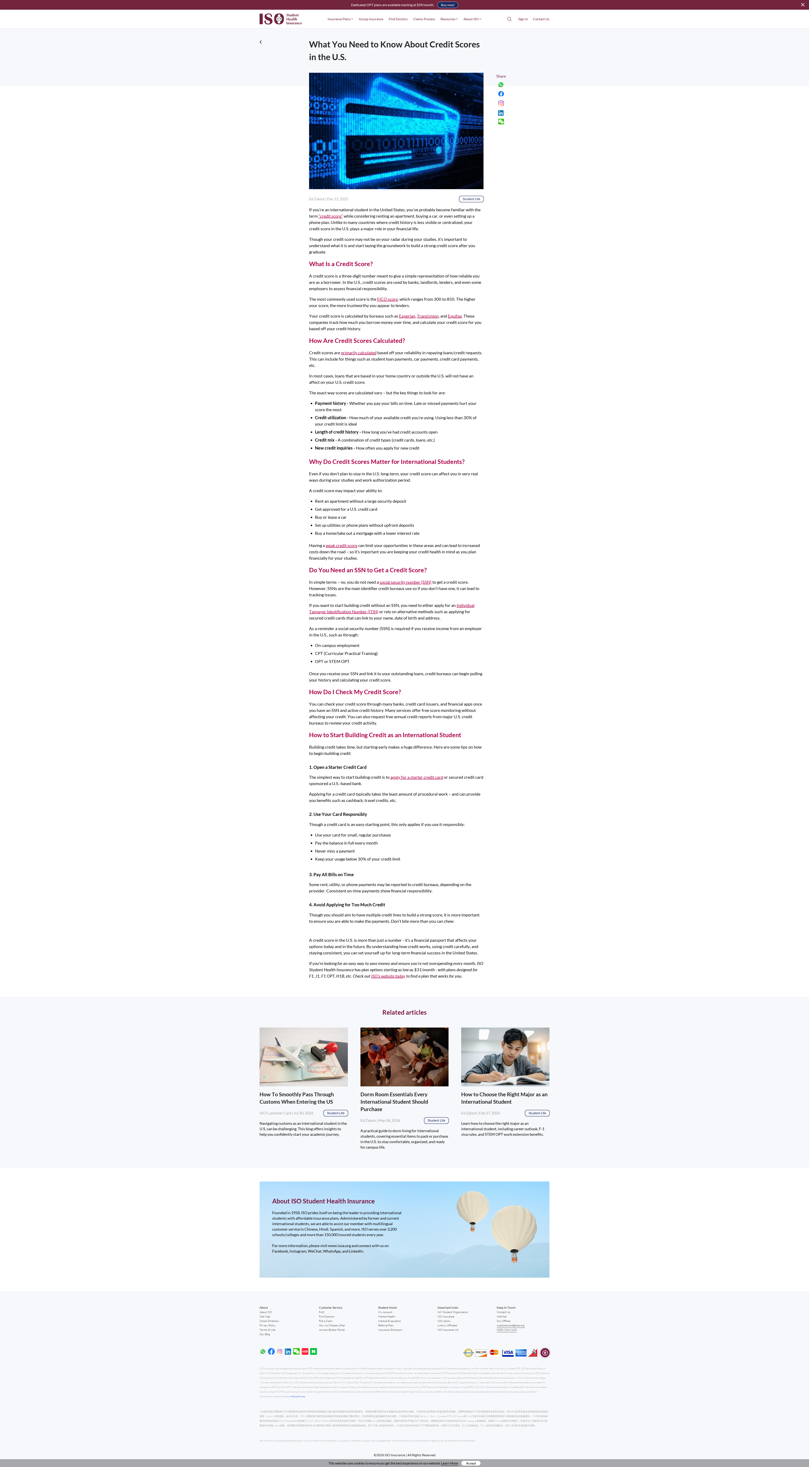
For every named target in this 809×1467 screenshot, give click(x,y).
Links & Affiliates (447, 1325)
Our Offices (503, 1321)
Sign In (523, 19)
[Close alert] (803, 5)
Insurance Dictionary (390, 1329)
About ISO (266, 1312)
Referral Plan (385, 1325)
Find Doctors (398, 19)
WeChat (502, 1316)
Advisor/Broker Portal (332, 1329)
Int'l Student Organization (453, 1312)
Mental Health (386, 1316)
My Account (385, 1312)
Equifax (455, 315)
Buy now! (448, 5)
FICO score (387, 299)
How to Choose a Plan (332, 1325)
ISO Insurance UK (448, 1329)
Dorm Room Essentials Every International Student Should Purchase (394, 1101)
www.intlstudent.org (294, 1396)
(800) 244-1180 (507, 1329)
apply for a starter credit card (416, 777)
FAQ (321, 1312)
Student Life (471, 199)
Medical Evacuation (389, 1321)
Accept (471, 1463)
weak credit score (341, 545)
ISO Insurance (446, 1316)
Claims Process (424, 19)
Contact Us (541, 19)
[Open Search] (509, 19)
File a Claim (325, 1321)
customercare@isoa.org (511, 1325)
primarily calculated (358, 352)
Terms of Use (268, 1329)
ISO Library (444, 1321)
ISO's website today (388, 975)
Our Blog (265, 1334)
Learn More (449, 1463)
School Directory (269, 1321)
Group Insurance (371, 19)
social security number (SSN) (405, 582)
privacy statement (450, 1440)
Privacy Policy (268, 1325)
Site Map (265, 1316)
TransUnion (428, 315)
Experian (407, 315)
